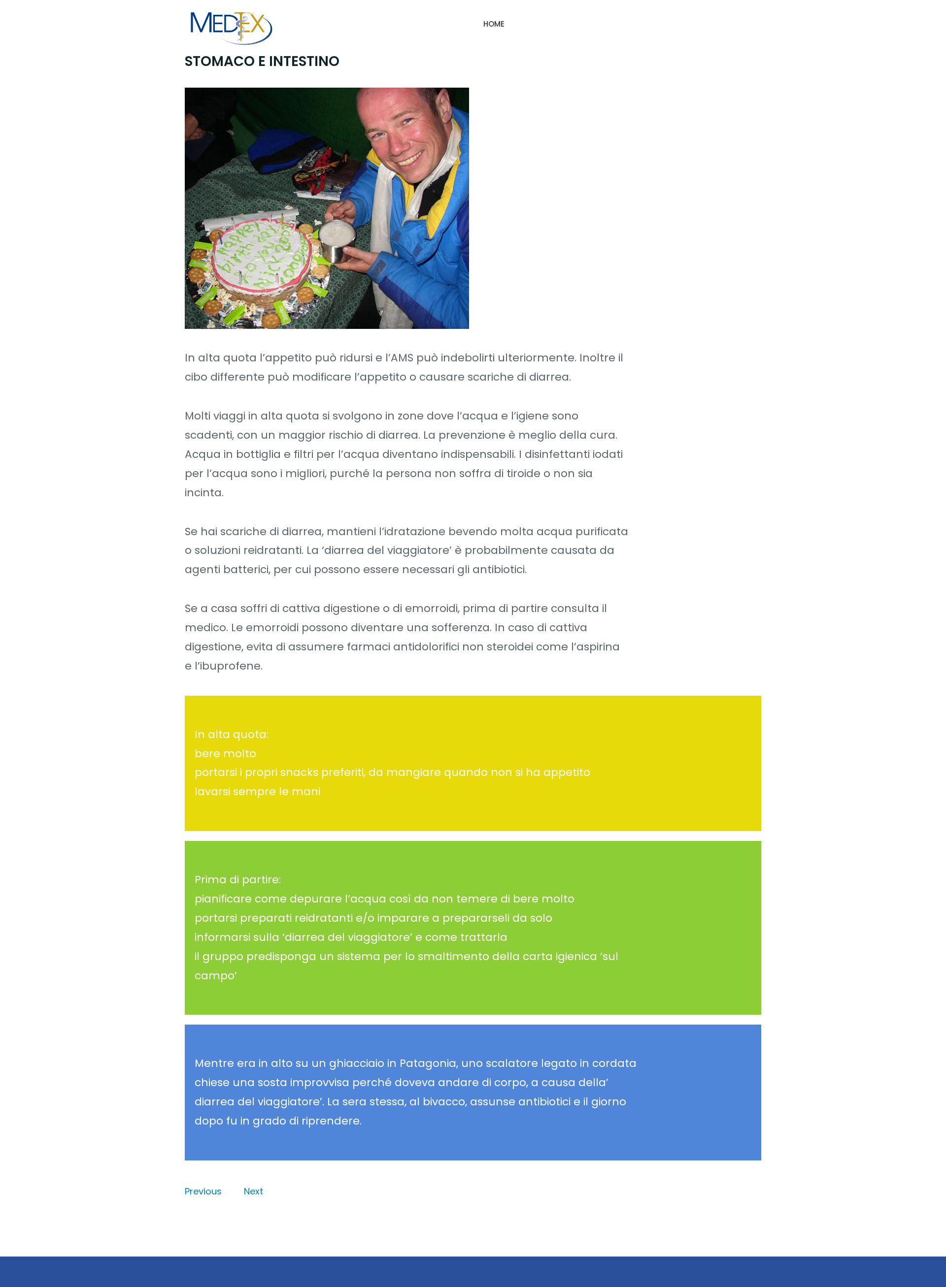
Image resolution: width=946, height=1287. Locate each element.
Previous (203, 1191)
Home (494, 24)
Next (253, 1191)
